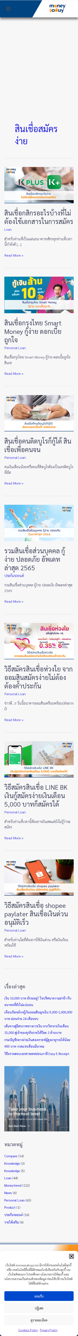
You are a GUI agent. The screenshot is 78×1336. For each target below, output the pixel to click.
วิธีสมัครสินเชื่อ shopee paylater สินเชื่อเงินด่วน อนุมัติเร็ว (36, 913)
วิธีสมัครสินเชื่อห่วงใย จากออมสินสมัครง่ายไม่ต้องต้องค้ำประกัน (38, 677)
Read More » (13, 254)
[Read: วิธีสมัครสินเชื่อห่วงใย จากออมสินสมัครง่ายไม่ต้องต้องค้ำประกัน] (39, 640)
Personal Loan (15, 347)
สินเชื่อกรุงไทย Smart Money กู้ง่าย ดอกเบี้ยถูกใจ (33, 331)
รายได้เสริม (11, 1222)
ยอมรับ (39, 1296)
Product (10, 1207)
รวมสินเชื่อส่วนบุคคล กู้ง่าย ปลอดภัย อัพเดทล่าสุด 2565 (34, 559)
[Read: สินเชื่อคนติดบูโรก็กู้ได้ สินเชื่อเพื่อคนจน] (39, 412)
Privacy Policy (48, 1330)
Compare (10, 1156)
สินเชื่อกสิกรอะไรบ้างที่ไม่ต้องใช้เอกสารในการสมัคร (38, 217)
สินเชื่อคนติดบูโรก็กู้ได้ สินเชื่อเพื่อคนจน (37, 445)
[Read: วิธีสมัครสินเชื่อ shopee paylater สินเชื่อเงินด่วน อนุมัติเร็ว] (39, 877)
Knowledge (12, 1163)
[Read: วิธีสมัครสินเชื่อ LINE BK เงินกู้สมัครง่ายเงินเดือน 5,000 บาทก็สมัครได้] (39, 759)
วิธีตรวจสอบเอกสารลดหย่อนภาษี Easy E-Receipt (36, 1054)
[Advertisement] (39, 59)
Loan (8, 229)
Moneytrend (12, 1185)
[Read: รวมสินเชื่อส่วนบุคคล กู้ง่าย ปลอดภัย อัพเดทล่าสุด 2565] (39, 522)
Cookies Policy (28, 1330)
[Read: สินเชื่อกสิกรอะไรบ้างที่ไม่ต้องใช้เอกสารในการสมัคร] (39, 184)
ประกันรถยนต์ (14, 575)
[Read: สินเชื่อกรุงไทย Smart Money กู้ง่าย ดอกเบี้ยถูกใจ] (39, 294)
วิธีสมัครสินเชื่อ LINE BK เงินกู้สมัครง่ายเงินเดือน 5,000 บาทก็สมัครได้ (36, 795)
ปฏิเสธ (39, 1308)
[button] (71, 1256)
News (8, 1193)
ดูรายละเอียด (39, 1320)
